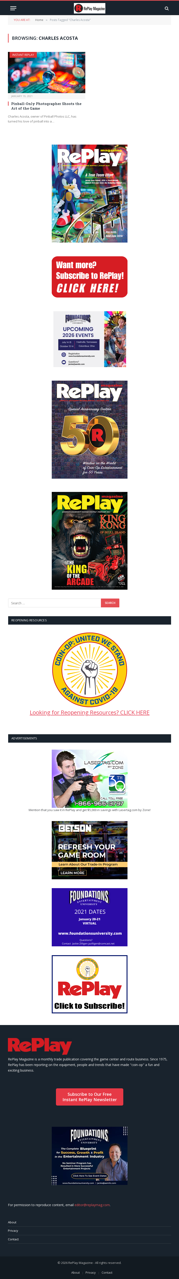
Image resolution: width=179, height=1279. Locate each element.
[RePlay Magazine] (89, 8)
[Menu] (13, 8)
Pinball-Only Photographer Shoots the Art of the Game (46, 106)
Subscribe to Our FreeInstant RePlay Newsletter (89, 1096)
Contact (13, 1239)
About (12, 1222)
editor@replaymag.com (92, 1205)
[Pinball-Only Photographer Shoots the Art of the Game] (46, 72)
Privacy (13, 1230)
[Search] (166, 8)
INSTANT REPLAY (23, 55)
